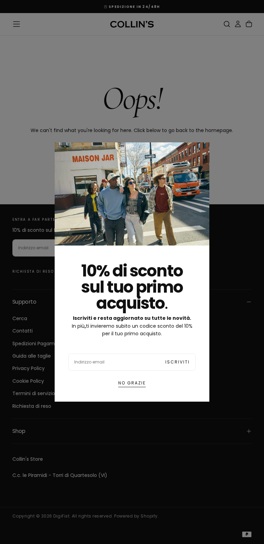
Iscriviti (177, 362)
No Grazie (132, 383)
